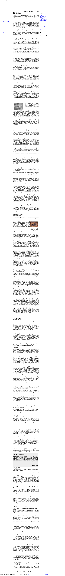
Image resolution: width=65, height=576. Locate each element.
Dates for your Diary (43, 29)
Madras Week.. (42, 15)
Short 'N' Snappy (43, 26)
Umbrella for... (42, 18)
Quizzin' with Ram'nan (43, 28)
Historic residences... (43, 19)
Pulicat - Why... (42, 17)
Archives (42, 32)
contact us (46, 574)
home (42, 574)
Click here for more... (6, 21)
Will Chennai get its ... (43, 16)
